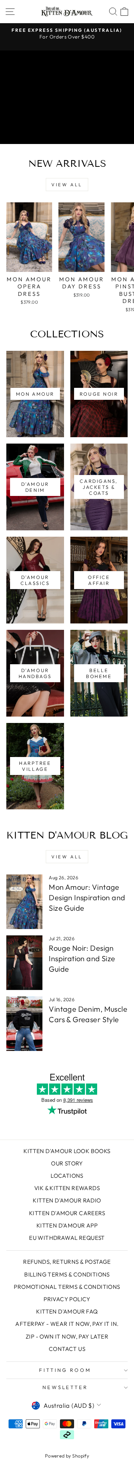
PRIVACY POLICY (67, 1299)
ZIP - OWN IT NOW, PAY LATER (67, 1336)
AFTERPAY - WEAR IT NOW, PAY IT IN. (66, 1323)
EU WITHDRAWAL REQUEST (67, 1237)
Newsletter (65, 1387)
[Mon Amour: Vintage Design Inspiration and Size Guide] (24, 901)
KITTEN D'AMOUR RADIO (67, 1200)
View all (67, 184)
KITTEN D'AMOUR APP (67, 1225)
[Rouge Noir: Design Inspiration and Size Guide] (24, 962)
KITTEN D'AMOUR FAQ (67, 1311)
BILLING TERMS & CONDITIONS (67, 1274)
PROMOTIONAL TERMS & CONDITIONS (67, 1286)
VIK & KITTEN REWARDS (67, 1188)
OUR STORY (67, 1163)
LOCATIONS (67, 1175)
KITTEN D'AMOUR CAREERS (67, 1213)
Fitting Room (65, 1370)
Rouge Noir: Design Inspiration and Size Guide (82, 958)
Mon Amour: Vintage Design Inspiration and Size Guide (87, 897)
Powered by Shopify (67, 1456)
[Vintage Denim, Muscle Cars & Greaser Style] (24, 1023)
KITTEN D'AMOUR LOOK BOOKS (66, 1151)
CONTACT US (67, 1348)
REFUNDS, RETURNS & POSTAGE (67, 1261)
